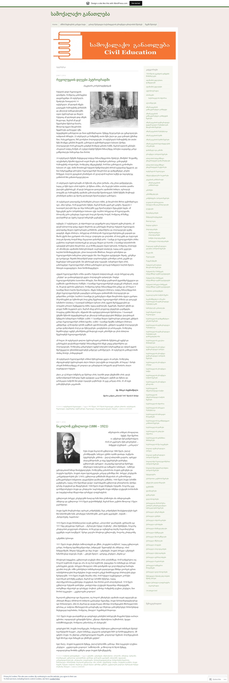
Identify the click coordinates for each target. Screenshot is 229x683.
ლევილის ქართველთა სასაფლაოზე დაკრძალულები (157, 203)
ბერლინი (132, 656)
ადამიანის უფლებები (154, 87)
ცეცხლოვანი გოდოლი (116, 665)
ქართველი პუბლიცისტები (156, 553)
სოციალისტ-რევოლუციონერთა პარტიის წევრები (158, 462)
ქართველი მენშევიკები (155, 532)
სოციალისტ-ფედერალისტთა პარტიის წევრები (157, 469)
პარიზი (99, 662)
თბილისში (114, 658)
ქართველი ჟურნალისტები (156, 557)
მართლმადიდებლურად (102, 660)
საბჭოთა (72, 665)
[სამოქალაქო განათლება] (114, 46)
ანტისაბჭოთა (108, 656)
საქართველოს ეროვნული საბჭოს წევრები (156, 376)
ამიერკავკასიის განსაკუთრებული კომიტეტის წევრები (157, 115)
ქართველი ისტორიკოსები (156, 520)
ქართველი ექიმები (153, 516)
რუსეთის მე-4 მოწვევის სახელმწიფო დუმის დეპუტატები (158, 279)
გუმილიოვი (71, 658)
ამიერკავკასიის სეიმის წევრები (157, 139)
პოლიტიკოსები (152, 229)
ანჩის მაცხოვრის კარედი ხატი (73, 24)
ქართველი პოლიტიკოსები (158, 241)
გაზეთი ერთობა (120, 406)
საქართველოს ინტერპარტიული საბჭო (155, 389)
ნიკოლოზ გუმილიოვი (84, 662)
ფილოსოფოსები (152, 499)
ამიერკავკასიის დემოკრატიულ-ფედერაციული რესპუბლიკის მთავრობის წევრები (158, 124)
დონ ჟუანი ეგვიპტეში (101, 658)
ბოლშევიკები (61, 658)
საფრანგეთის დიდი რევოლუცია (153, 313)
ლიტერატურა (88, 660)
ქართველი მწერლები (154, 541)
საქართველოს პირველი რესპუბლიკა (155, 409)
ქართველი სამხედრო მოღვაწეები (154, 566)
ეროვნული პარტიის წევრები (157, 154)
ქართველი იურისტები (154, 524)
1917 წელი (92, 406)
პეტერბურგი (70, 409)
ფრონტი (97, 665)
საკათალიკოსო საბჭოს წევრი (157, 295)
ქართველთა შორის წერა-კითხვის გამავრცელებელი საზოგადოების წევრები (156, 505)
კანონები (149, 190)
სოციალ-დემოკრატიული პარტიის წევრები (155, 456)
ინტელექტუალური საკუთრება (157, 175)
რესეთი (65, 665)
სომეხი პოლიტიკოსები (157, 238)
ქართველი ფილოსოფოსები (157, 572)
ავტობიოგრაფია (152, 91)
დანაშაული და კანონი (154, 150)
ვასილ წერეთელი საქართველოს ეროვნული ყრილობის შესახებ (115, 24)
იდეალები (122, 658)
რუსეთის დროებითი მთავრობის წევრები (153, 266)
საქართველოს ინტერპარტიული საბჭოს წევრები (155, 397)
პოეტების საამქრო (125, 662)
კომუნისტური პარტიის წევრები (157, 198)
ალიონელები (151, 103)
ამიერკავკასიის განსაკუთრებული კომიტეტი (156, 108)
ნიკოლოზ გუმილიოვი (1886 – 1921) (82, 426)
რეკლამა (149, 253)
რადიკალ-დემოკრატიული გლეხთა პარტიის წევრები (156, 247)
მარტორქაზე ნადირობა (120, 660)
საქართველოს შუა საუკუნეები (157, 444)
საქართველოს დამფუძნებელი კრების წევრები (157, 320)
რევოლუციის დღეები (103, 409)
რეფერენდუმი (151, 261)
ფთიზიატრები (151, 491)
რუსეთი (114, 409)
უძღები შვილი (88, 665)
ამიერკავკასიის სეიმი (154, 135)
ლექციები (149, 209)
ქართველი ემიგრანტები (155, 512)
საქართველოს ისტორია (157, 98)
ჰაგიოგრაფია (153, 586)
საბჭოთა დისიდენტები (71, 656)
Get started (136, 3)
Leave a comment (125, 409)
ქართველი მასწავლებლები (156, 528)
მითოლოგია (151, 221)
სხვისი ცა (79, 665)
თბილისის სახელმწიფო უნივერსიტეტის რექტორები (156, 166)
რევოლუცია (90, 409)
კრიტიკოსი (78, 660)
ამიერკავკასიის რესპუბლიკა (157, 131)
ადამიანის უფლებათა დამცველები (154, 81)
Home (54, 24)
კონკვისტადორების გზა (65, 660)
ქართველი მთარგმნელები (156, 537)
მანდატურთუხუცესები (154, 217)
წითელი (67, 667)
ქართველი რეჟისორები (155, 561)
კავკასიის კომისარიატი (155, 179)
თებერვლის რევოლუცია (72, 406)
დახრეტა (90, 658)
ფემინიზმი (150, 487)
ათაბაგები (150, 95)
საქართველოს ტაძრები (155, 427)
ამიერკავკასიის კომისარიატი (154, 184)
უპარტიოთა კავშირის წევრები (157, 478)
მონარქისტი (71, 662)
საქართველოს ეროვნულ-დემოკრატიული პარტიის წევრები (156, 355)
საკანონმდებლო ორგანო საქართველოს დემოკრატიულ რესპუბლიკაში (157, 301)
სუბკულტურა (151, 474)
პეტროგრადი (80, 409)
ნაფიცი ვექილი (152, 225)
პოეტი (135, 662)
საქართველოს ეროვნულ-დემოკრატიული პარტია (156, 348)
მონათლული (61, 662)
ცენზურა (104, 665)
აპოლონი (117, 656)
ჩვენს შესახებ (151, 24)
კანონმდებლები (152, 194)
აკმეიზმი (90, 656)
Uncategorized (151, 590)
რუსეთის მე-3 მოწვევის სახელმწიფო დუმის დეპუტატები (158, 272)
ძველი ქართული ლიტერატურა (158, 582)
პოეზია (114, 662)
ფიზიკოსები (150, 495)
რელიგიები (150, 257)
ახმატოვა (125, 656)
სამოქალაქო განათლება (80, 14)
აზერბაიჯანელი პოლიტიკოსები (154, 233)
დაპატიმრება (81, 658)
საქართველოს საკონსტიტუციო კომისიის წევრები (157, 422)
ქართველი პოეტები (153, 545)
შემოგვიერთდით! (154, 604)
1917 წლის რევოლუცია (105, 406)
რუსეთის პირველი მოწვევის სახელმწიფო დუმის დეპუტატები (158, 285)
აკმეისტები (98, 656)
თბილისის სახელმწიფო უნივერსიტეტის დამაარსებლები (158, 159)
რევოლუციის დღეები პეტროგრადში (83, 80)
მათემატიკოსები (152, 213)
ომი (94, 662)
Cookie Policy (55, 679)
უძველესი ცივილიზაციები (155, 483)
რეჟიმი (58, 665)
